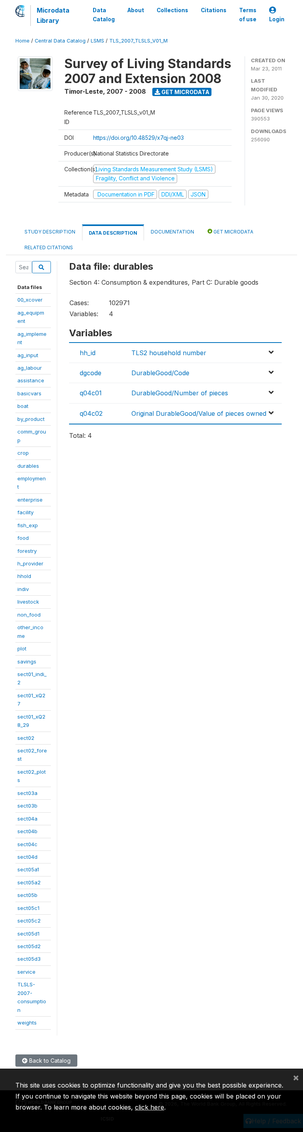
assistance (30, 380)
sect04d (27, 857)
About (135, 10)
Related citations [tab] (48, 247)
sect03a (27, 793)
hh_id (87, 353)
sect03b (27, 805)
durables (28, 466)
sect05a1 (28, 869)
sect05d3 (29, 959)
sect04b (27, 831)
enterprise (30, 500)
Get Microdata (184, 92)
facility (25, 512)
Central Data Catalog (60, 41)
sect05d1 (28, 933)
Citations (213, 10)
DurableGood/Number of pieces (179, 393)
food (23, 538)
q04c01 (91, 393)
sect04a (27, 818)
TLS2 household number (168, 353)
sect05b (27, 895)
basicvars (29, 393)
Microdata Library (53, 15)
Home (22, 41)
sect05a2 (29, 882)
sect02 (25, 738)
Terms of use (247, 14)
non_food (29, 614)
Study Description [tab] (49, 232)
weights (27, 1022)
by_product (31, 419)
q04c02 (91, 413)
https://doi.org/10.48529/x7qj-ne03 (138, 137)
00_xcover (30, 299)
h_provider (30, 563)
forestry (27, 551)
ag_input (27, 355)
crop (23, 453)
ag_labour (29, 368)
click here (149, 1107)
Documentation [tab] (172, 232)
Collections (172, 10)
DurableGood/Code (160, 373)
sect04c (27, 844)
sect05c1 (28, 908)
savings (26, 661)
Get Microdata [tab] (232, 232)
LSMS (97, 41)
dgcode (90, 373)
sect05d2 (29, 946)
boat (22, 406)
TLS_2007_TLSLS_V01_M (138, 41)
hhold (24, 576)
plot (21, 648)
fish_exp (27, 525)
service (26, 972)
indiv (23, 589)
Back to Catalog (49, 1060)
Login (276, 19)
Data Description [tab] (113, 233)
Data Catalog (104, 14)
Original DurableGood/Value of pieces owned (198, 413)
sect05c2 (29, 920)
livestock (28, 601)
